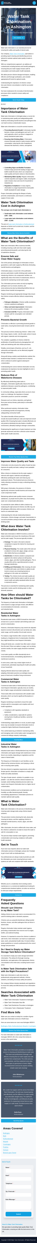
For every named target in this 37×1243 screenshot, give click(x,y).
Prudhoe (5, 1147)
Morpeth (25, 1026)
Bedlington (4, 1026)
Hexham (5, 1150)
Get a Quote (17, 37)
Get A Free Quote (18, 1120)
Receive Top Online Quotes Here (18, 457)
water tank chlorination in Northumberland (21, 224)
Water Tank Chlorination (17, 53)
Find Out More (18, 739)
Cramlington (32, 1026)
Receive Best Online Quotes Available (18, 233)
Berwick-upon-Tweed (9, 1152)
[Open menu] (34, 3)
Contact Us (18, 895)
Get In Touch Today (18, 100)
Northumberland (17, 1026)
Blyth (9, 1026)
